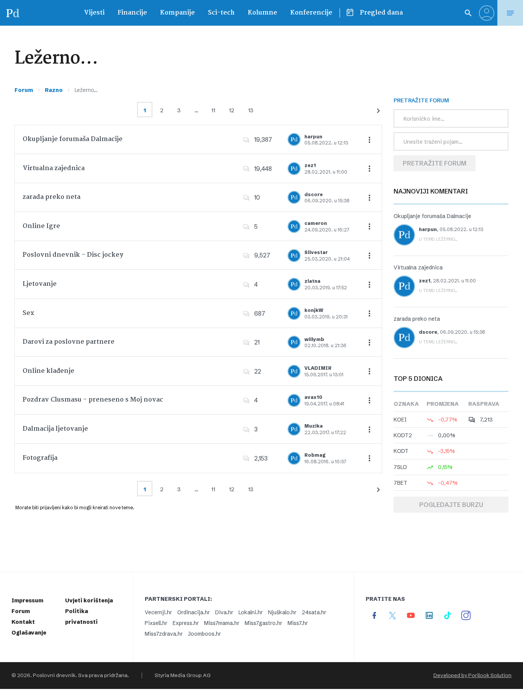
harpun (313, 136)
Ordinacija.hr (193, 612)
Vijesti (94, 13)
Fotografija (40, 458)
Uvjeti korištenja (89, 600)
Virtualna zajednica (54, 168)
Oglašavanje (28, 632)
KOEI (400, 419)
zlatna (312, 281)
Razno (54, 90)
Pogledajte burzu (451, 504)
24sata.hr (314, 612)
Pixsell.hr (156, 623)
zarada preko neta (51, 197)
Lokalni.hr (251, 612)
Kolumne (262, 13)
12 (231, 110)
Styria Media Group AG (183, 675)
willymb (314, 339)
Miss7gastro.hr (263, 623)
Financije (132, 13)
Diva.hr (224, 612)
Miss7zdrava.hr (164, 633)
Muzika (313, 426)
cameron (315, 223)
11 (213, 110)
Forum (24, 90)
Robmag (315, 455)
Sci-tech (221, 13)
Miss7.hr (298, 623)
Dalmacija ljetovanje (55, 429)
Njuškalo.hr (282, 612)
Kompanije (177, 13)
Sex (28, 313)
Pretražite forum (434, 163)
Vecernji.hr (158, 612)
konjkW (313, 310)
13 (250, 110)
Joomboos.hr (204, 633)
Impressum (27, 600)
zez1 (310, 165)
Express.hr (186, 623)
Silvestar (316, 252)
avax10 (313, 397)
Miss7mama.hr (221, 623)
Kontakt (23, 621)
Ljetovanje (40, 284)
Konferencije (311, 13)
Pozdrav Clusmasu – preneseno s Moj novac (93, 400)
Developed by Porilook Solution (472, 675)
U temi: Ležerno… (438, 239)
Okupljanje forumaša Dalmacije (73, 139)
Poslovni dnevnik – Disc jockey (73, 255)
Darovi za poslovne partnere (68, 342)
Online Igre (41, 226)
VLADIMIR (318, 368)
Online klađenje (48, 371)
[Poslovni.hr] (12, 13)
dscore (313, 194)
